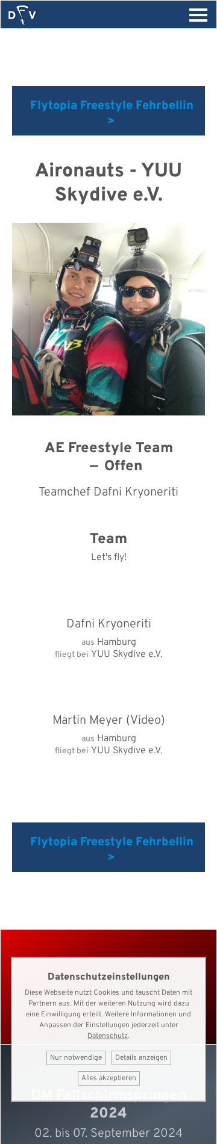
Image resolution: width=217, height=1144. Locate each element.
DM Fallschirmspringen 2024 (108, 1105)
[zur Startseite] (22, 15)
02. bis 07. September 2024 (108, 1134)
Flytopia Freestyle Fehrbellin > (111, 113)
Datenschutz (107, 1036)
